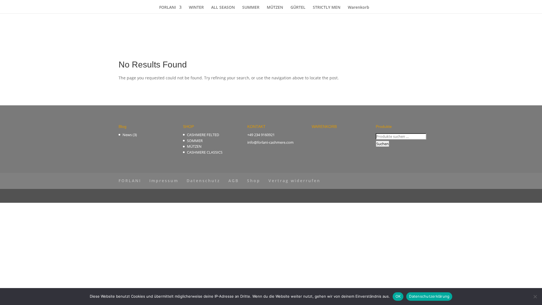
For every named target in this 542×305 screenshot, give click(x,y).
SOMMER (195, 140)
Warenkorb (358, 7)
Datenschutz (203, 180)
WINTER (196, 7)
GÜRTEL (297, 7)
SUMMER (250, 7)
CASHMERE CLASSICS (204, 152)
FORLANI (167, 7)
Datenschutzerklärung (429, 296)
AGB (233, 180)
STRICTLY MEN (326, 7)
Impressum (163, 180)
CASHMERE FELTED (203, 134)
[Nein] (535, 296)
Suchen (382, 143)
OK (398, 296)
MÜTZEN (275, 7)
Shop (253, 180)
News (127, 134)
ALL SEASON (223, 7)
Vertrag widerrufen (294, 180)
